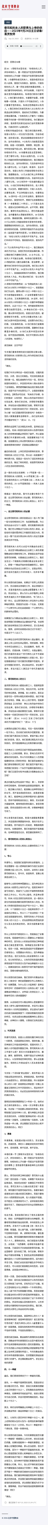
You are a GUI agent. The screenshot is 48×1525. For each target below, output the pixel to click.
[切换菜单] (43, 6)
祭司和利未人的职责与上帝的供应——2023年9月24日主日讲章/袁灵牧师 (23, 31)
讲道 (8, 22)
